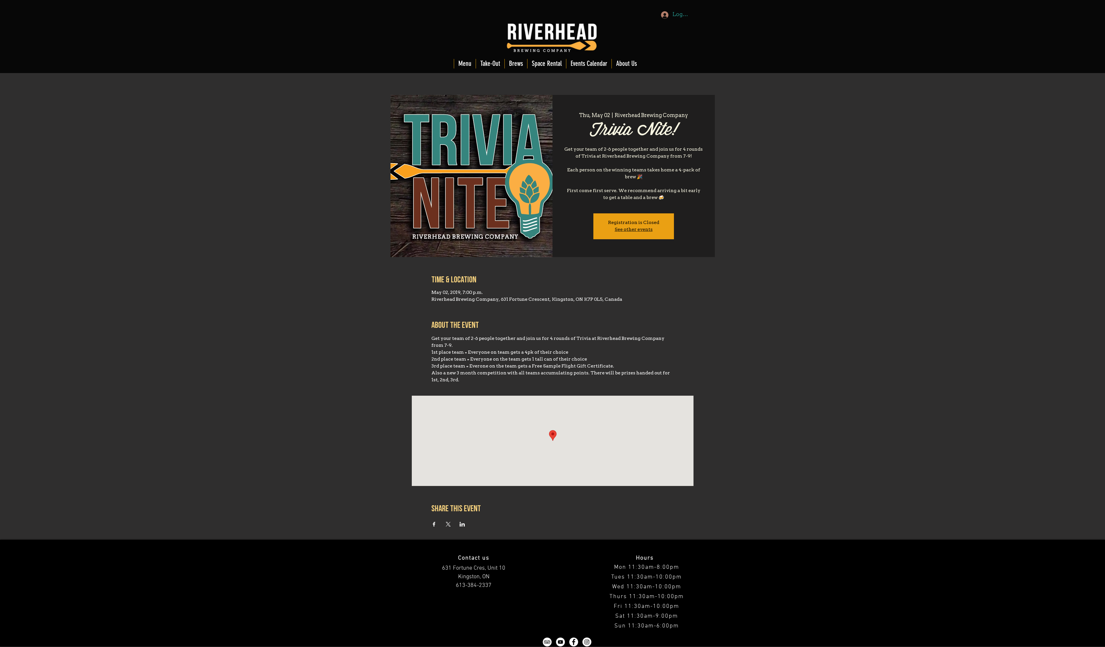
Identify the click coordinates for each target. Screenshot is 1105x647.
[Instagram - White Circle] (586, 642)
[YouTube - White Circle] (560, 642)
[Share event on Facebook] (434, 524)
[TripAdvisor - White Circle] (547, 642)
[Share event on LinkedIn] (462, 524)
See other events (634, 229)
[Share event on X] (448, 524)
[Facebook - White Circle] (573, 642)
